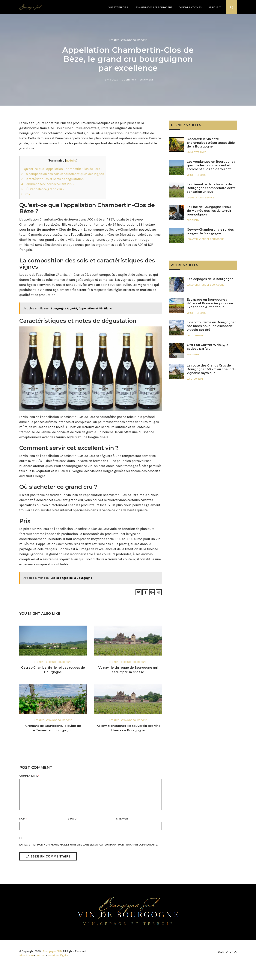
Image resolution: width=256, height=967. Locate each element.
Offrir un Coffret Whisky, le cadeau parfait (207, 346)
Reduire (71, 160)
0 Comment (128, 79)
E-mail (72, 818)
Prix (25, 194)
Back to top (225, 951)
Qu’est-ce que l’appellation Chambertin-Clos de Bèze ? (61, 169)
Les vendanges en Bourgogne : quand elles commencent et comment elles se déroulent (211, 165)
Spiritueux (214, 7)
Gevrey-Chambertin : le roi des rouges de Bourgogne (210, 231)
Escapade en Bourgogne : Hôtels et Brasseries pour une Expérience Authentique (210, 303)
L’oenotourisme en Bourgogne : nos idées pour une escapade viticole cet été (211, 326)
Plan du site (26, 955)
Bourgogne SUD (52, 951)
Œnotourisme (195, 335)
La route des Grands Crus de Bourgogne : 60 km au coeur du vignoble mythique (211, 369)
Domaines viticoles (190, 7)
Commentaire (29, 775)
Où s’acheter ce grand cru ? (42, 189)
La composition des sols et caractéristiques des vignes (62, 174)
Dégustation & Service (200, 197)
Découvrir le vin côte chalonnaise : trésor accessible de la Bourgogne (211, 142)
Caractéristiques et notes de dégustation (52, 179)
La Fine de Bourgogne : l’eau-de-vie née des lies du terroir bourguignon (209, 210)
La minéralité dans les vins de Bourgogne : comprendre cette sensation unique (211, 188)
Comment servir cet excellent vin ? (47, 184)
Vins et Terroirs (118, 7)
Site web (122, 818)
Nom (23, 818)
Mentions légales (58, 955)
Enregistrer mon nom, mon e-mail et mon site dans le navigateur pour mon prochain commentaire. (88, 844)
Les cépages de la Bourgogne (210, 279)
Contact (41, 955)
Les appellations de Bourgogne (153, 7)
